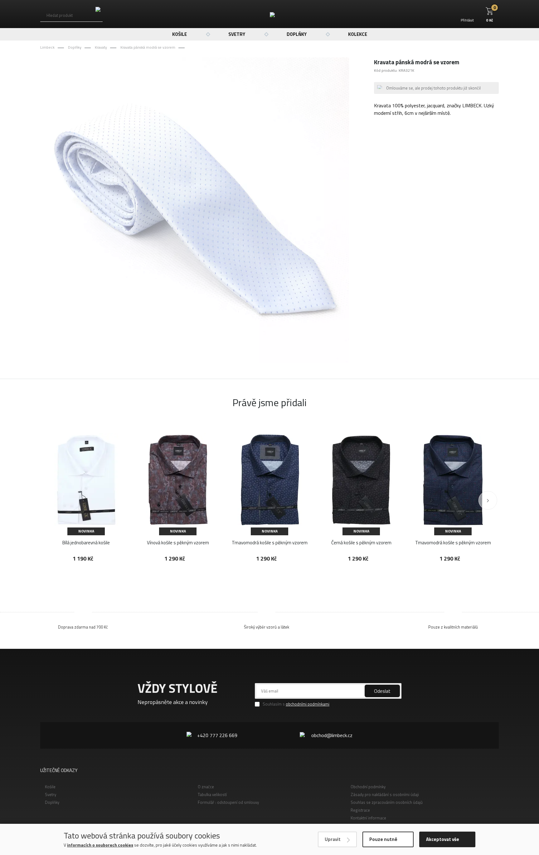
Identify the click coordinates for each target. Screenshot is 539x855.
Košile (179, 34)
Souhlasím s (296, 704)
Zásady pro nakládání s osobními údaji (385, 794)
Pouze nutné (383, 839)
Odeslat (382, 691)
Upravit (333, 839)
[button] (487, 500)
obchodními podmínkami (307, 704)
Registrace (360, 810)
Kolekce (357, 34)
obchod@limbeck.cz (331, 735)
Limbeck (47, 47)
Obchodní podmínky (368, 787)
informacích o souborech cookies (100, 845)
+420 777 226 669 (217, 735)
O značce (206, 787)
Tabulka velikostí (212, 794)
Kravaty (101, 47)
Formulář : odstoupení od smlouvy (228, 802)
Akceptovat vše (442, 839)
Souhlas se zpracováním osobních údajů (387, 802)
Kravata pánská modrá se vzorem (147, 47)
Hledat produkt (59, 15)
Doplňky (297, 34)
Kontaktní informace (368, 818)
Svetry (236, 34)
